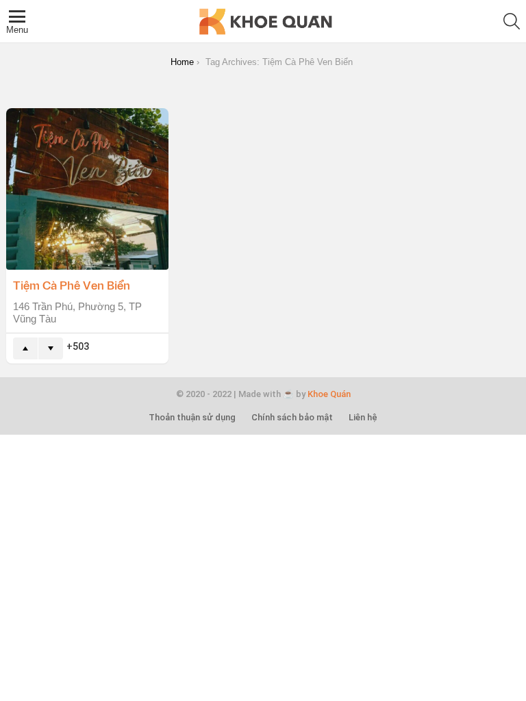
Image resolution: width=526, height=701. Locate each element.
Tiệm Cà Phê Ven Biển (71, 285)
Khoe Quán (329, 394)
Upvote (25, 348)
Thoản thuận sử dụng (192, 417)
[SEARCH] (511, 21)
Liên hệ (363, 417)
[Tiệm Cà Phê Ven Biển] (87, 189)
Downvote (50, 348)
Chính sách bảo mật (292, 417)
